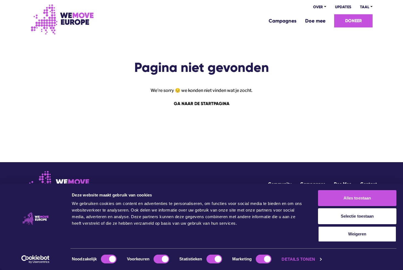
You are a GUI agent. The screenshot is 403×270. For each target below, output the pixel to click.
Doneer (353, 20)
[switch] (161, 259)
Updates (343, 7)
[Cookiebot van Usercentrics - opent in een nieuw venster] (35, 259)
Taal (364, 7)
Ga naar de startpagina (201, 103)
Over (318, 7)
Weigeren (357, 234)
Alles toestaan (357, 198)
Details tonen (298, 259)
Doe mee (315, 21)
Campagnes (282, 21)
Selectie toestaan (357, 216)
